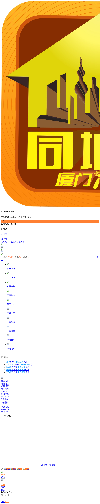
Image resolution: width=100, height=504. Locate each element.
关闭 (3, 237)
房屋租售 (5, 389)
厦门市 (4, 234)
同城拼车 (5, 394)
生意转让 (5, 399)
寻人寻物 (5, 397)
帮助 (20, 469)
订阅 (27, 469)
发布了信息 (16, 362)
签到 (14, 469)
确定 (7, 502)
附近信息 (5, 384)
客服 (8, 469)
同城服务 (5, 402)
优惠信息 (5, 407)
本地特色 (5, 412)
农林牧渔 (5, 409)
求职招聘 (5, 386)
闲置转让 (5, 391)
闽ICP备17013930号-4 (50, 465)
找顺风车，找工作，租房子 (12, 242)
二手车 (4, 404)
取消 (3, 502)
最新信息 (5, 381)
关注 (3, 221)
